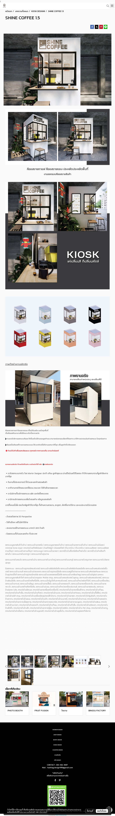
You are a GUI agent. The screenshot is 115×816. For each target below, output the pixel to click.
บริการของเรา (57, 760)
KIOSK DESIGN (57, 745)
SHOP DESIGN (57, 735)
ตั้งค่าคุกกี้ (90, 811)
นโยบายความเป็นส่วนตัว (27, 812)
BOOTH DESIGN (57, 740)
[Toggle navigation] (112, 5)
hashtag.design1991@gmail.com (60, 767)
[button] (107, 6)
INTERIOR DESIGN (57, 730)
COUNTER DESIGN (57, 750)
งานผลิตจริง (57, 755)
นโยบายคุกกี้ (43, 812)
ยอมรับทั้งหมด (102, 811)
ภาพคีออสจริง (48, 464)
